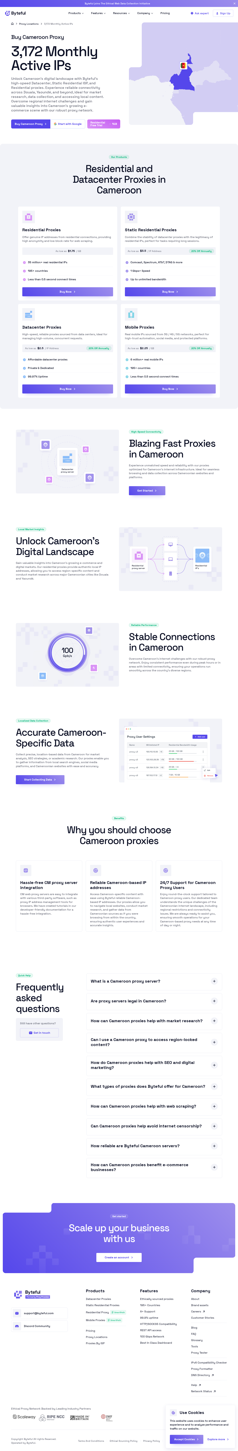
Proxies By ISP (95, 1343)
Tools (194, 1346)
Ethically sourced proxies (156, 1299)
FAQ (193, 1334)
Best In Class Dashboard (156, 1342)
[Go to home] (12, 23)
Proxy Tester (199, 1352)
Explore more (216, 1439)
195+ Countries (150, 1305)
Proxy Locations (29, 24)
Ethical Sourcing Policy (123, 1440)
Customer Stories (202, 1318)
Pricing (90, 1330)
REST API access (150, 1330)
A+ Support (147, 1311)
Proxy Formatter (202, 1369)
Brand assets (199, 1305)
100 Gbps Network (152, 1336)
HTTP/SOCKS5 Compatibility (158, 1324)
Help (194, 1385)
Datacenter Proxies (98, 1299)
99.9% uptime (149, 1317)
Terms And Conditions (91, 1440)
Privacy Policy (151, 1440)
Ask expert (202, 13)
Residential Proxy (105, 1312)
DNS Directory (200, 1375)
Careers (196, 1311)
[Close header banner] (234, 3)
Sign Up (225, 13)
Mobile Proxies (103, 1320)
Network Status (201, 1391)
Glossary (197, 1340)
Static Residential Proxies (102, 1305)
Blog (194, 1327)
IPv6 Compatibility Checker (209, 1362)
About (195, 1299)
